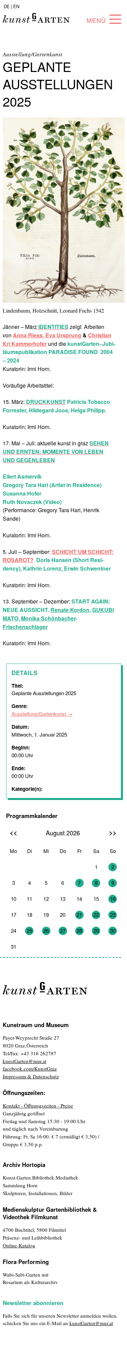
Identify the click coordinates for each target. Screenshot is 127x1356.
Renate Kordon (69, 610)
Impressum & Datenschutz (31, 1076)
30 (112, 930)
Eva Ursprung (63, 335)
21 (79, 914)
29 (96, 930)
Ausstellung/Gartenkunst (39, 713)
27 (62, 930)
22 (96, 914)
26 (46, 930)
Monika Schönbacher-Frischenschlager (40, 622)
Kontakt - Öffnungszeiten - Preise (38, 1105)
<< (13, 832)
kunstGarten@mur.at (24, 1061)
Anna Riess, (28, 335)
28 (79, 930)
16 (112, 898)
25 (29, 930)
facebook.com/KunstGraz (30, 1068)
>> (113, 832)
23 (112, 914)
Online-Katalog (19, 1245)
